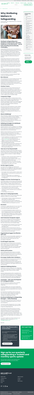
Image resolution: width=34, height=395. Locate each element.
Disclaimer (20, 392)
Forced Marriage (28, 20)
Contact (31, 0)
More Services (19, 0)
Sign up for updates (5, 363)
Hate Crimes (28, 43)
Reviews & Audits (23, 2)
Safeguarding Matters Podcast (28, 39)
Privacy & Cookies (15, 392)
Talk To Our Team (25, 338)
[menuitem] (8, 3)
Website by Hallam (30, 392)
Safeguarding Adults (29, 46)
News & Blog (30, 2)
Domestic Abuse (28, 42)
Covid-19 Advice (28, 16)
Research (12, 2)
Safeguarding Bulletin (28, 37)
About (15, 0)
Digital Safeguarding (29, 33)
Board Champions (28, 18)
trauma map (6, 139)
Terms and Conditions (16, 393)
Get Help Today (24, 332)
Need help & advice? (28, 4)
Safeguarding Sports (29, 44)
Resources (17, 2)
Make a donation (27, 62)
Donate (28, 0)
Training (8, 2)
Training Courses (24, 0)
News (27, 35)
